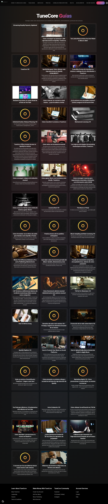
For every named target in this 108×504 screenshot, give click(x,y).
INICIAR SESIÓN (91, 2)
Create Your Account (38, 492)
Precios (48, 2)
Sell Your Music (37, 494)
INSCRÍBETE (100, 2)
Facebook (56, 492)
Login (77, 492)
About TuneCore (15, 492)
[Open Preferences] (3, 501)
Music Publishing (37, 497)
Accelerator (80, 2)
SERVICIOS (40, 2)
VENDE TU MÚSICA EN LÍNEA (18, 2)
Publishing (32, 2)
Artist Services (37, 499)
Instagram (57, 497)
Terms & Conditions (16, 499)
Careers (13, 497)
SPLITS (72, 2)
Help (77, 497)
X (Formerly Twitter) (59, 494)
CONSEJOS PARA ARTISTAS (60, 2)
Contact (78, 494)
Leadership (14, 494)
